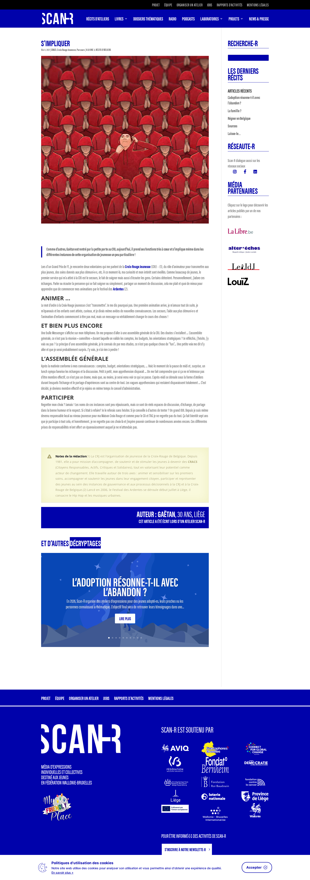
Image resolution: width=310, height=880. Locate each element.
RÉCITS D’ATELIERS (97, 19)
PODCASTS (188, 19)
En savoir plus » (62, 872)
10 (141, 638)
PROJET (156, 5)
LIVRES (119, 19)
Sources (232, 126)
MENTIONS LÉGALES (258, 5)
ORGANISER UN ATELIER (190, 5)
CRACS (53, 49)
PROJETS (234, 19)
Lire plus (125, 618)
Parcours (81, 49)
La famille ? (234, 110)
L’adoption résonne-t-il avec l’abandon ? (125, 586)
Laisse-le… (234, 133)
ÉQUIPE (168, 5)
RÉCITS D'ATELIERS (103, 49)
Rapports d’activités (230, 5)
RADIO (172, 19)
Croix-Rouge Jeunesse (66, 49)
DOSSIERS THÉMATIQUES (148, 19)
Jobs (209, 5)
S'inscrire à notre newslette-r (185, 849)
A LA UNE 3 (90, 49)
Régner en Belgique (239, 118)
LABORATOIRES (209, 19)
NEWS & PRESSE (259, 19)
